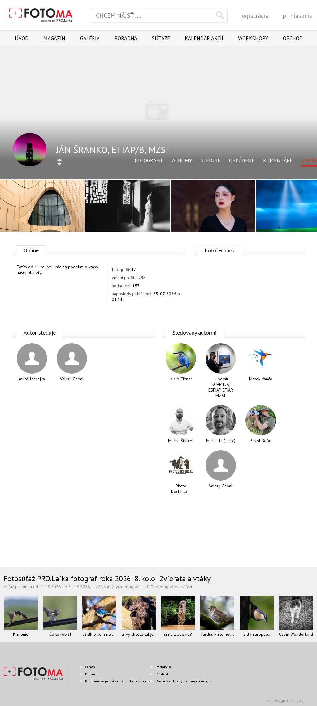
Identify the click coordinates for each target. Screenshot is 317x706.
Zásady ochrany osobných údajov (184, 681)
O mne (309, 160)
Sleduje (210, 160)
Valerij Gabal (72, 379)
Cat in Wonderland (296, 634)
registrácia (254, 16)
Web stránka (59, 162)
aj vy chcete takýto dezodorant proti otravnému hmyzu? (139, 634)
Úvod (21, 38)
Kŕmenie (20, 634)
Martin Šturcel (180, 440)
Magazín (54, 38)
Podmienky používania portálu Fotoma (118, 681)
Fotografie (149, 160)
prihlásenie (298, 16)
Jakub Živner (180, 379)
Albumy (182, 160)
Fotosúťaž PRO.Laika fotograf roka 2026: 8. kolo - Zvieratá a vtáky (107, 578)
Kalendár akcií (204, 38)
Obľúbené (241, 160)
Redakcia (163, 667)
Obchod (293, 38)
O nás (90, 667)
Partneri (91, 674)
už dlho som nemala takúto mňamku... (99, 634)
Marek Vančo (260, 379)
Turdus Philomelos (217, 634)
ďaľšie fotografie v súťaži (169, 586)
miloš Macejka (32, 379)
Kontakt (162, 674)
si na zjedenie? (178, 634)
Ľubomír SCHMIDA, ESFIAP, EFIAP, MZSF (220, 387)
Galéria (90, 38)
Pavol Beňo (260, 440)
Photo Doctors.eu (181, 488)
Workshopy (253, 38)
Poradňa (126, 38)
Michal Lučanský (221, 440)
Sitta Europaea (256, 634)
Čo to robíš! (60, 634)
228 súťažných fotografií (118, 586)
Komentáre (278, 160)
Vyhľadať (220, 15)
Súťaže (161, 38)
